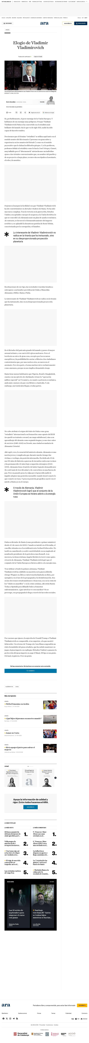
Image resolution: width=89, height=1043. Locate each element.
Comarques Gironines (36, 17)
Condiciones (49, 1025)
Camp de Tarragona (48, 17)
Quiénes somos (22, 1013)
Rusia (17, 686)
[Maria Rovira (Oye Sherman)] (12, 782)
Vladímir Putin (9, 686)
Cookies (56, 1025)
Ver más (52, 881)
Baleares (19, 17)
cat (83, 17)
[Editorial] (29, 782)
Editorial (29, 774)
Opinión (7, 29)
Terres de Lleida (58, 17)
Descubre (10, 881)
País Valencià (26, 17)
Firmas (39, 1013)
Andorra (14, 17)
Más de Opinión (10, 696)
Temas (53, 1013)
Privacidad (42, 1025)
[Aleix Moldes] (46, 782)
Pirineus (65, 17)
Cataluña (8, 17)
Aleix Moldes (47, 776)
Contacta (84, 1013)
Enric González (11, 102)
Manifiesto (5, 1013)
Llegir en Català (38, 56)
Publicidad (68, 1013)
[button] (86, 1)
